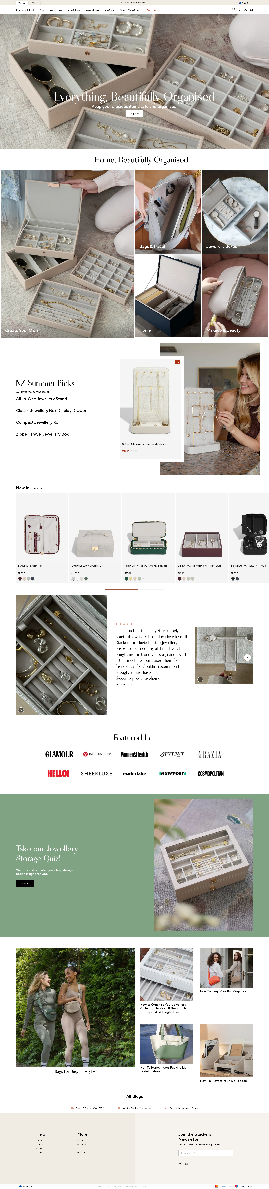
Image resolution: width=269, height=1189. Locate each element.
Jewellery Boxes (57, 10)
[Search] (233, 10)
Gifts (122, 10)
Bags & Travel (74, 10)
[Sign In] (245, 10)
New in (43, 10)
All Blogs (134, 1096)
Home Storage (110, 10)
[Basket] (250, 10)
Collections (133, 10)
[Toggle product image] (122, 401)
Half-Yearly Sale (149, 10)
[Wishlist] (239, 10)
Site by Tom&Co (118, 1187)
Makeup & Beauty (92, 10)
